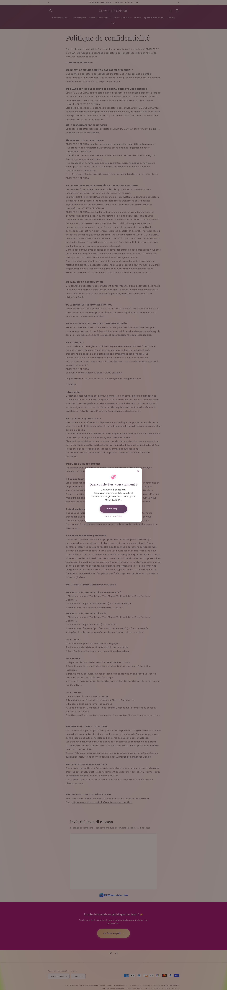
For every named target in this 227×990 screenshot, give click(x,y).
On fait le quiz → (113, 508)
